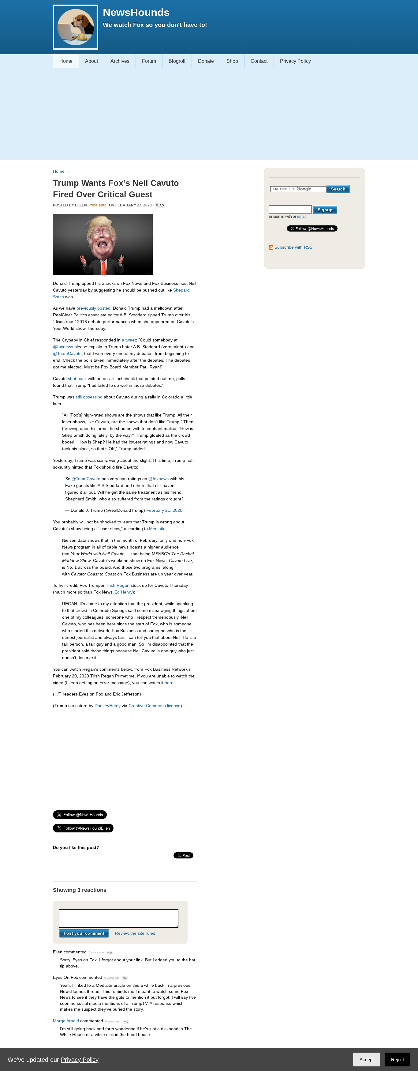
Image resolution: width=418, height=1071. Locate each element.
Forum (149, 61)
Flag (160, 205)
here (169, 682)
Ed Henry (123, 592)
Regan (123, 585)
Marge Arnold (66, 1020)
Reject (397, 1059)
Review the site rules (135, 933)
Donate (206, 61)
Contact (259, 61)
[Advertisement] (206, 114)
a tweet (129, 340)
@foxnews (63, 346)
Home (66, 61)
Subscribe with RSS (293, 247)
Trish (110, 585)
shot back (77, 378)
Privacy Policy (295, 61)
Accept (367, 1059)
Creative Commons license (155, 705)
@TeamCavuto (67, 353)
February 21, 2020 (164, 510)
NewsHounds (136, 12)
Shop (232, 61)
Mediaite (157, 528)
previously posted (93, 308)
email (301, 216)
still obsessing (89, 396)
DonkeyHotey (108, 705)
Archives (119, 61)
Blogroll (177, 61)
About (91, 61)
